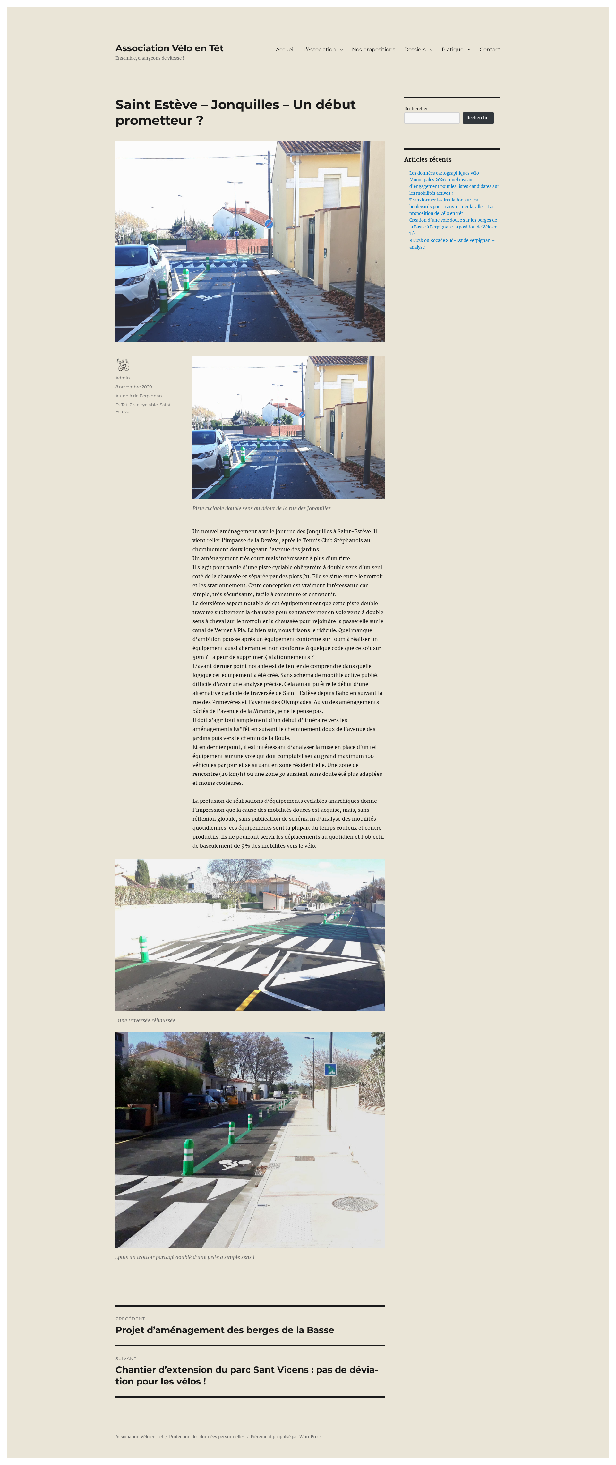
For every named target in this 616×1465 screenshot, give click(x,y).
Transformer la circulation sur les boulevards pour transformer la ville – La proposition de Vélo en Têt (451, 206)
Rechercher (416, 109)
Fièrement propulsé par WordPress (286, 1437)
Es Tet (121, 404)
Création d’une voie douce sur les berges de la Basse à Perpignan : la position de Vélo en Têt (453, 227)
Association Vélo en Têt (170, 48)
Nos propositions (373, 50)
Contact (490, 50)
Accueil (285, 50)
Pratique (453, 50)
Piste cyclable (143, 404)
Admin (123, 377)
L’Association (320, 50)
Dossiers (415, 50)
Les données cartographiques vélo (444, 173)
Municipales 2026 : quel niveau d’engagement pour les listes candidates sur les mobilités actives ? (454, 186)
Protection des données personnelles (207, 1437)
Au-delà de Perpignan (139, 395)
